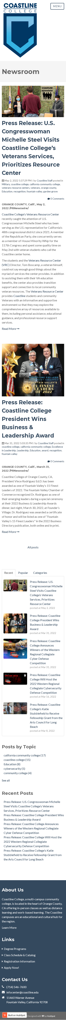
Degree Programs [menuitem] (15, 948)
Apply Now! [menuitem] (11, 967)
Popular (23, 572)
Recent (8, 572)
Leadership (23, 450)
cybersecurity (14, 768)
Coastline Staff (44, 180)
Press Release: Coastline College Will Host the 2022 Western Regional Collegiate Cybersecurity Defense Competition (33, 841)
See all (6, 780)
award (45, 450)
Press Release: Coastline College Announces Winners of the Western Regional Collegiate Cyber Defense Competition (31, 828)
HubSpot (51, 1016)
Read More (9, 328)
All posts (32, 547)
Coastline (19, 296)
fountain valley (34, 191)
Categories (40, 572)
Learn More (9, 927)
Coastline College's (14, 214)
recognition (20, 191)
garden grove (50, 191)
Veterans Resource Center (42, 214)
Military (6, 184)
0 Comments (57, 198)
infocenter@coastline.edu (22, 992)
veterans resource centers (16, 187)
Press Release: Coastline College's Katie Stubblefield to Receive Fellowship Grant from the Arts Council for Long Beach (33, 855)
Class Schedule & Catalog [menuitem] (20, 955)
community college (18, 773)
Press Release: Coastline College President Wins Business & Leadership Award (28, 419)
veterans (35, 187)
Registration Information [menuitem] (19, 961)
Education (7, 191)
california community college (45, 184)
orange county (48, 187)
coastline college (20, 184)
